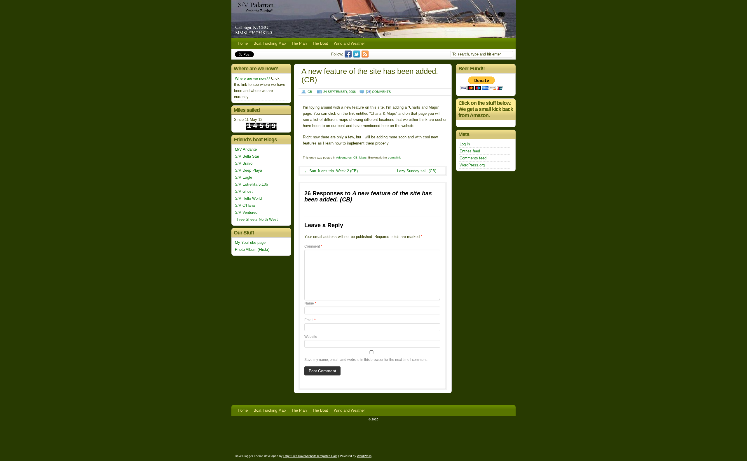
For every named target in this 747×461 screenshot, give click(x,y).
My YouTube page (250, 242)
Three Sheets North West (256, 219)
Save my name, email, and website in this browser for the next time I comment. (365, 360)
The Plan (299, 43)
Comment (313, 246)
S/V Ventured (246, 212)
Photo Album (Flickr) (252, 249)
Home (243, 43)
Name (310, 303)
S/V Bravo (243, 163)
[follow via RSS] (366, 56)
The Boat (320, 43)
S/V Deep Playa (248, 170)
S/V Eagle (243, 177)
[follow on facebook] (349, 56)
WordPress (364, 455)
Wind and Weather (349, 43)
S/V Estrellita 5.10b (251, 184)
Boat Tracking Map (270, 43)
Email (310, 320)
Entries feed (470, 151)
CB (310, 91)
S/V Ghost (244, 191)
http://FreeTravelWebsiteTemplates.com (310, 455)
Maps (362, 157)
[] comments (378, 91)
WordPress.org (472, 165)
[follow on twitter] (357, 56)
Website (310, 337)
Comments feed (473, 158)
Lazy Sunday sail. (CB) (419, 171)
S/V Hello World (248, 198)
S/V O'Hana (245, 205)
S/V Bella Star (247, 156)
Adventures (344, 157)
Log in (465, 144)
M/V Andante (246, 149)
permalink (394, 157)
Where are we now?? (252, 78)
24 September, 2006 (339, 91)
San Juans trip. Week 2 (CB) (331, 171)
